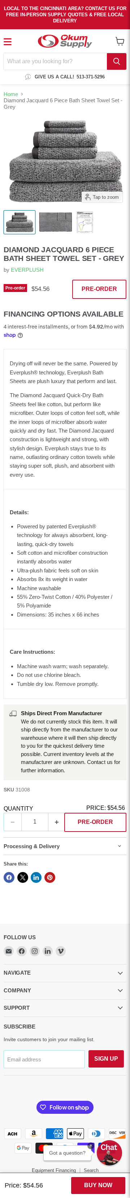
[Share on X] (22, 877)
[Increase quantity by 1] (57, 822)
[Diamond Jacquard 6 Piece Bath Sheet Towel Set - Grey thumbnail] (19, 222)
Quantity (18, 809)
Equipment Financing (54, 1170)
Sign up (106, 1059)
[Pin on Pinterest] (49, 877)
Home (11, 94)
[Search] (116, 61)
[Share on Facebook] (9, 877)
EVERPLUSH (27, 270)
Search (91, 1170)
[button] (109, 1152)
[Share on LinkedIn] (36, 877)
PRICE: (105, 808)
